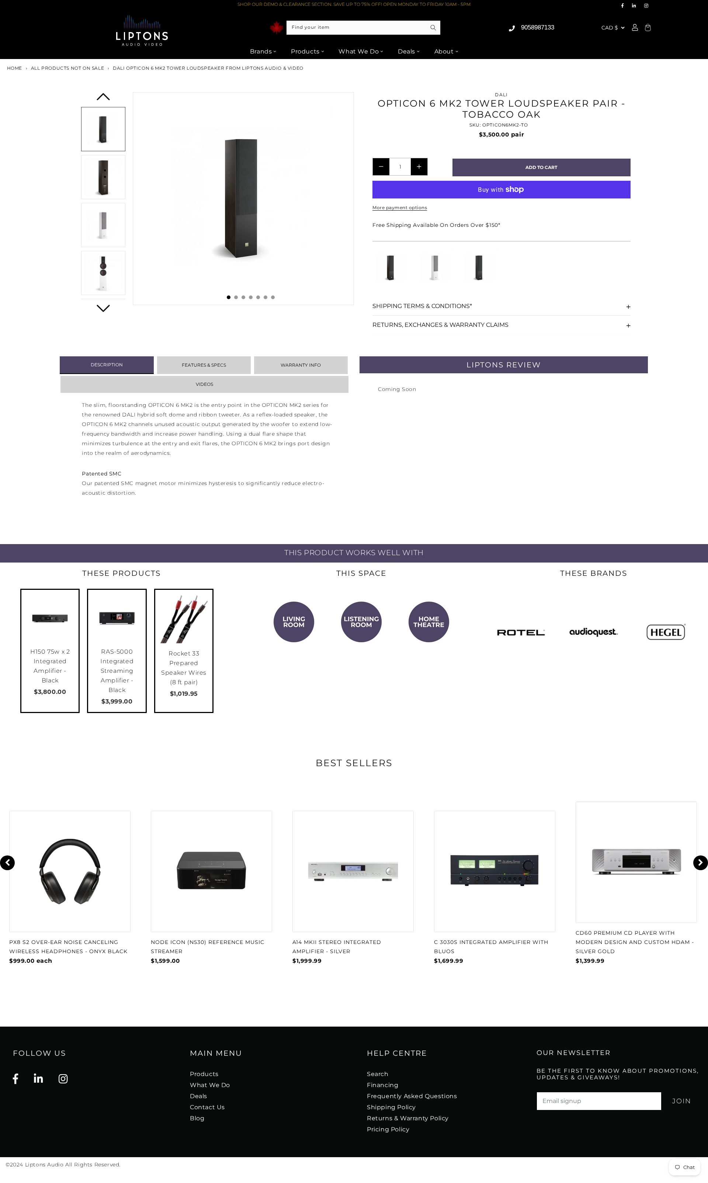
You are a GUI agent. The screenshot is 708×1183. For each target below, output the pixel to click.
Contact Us (207, 1107)
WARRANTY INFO (301, 365)
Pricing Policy (388, 1129)
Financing (382, 1085)
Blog (197, 1118)
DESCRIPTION (107, 364)
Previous (104, 99)
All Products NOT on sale (67, 68)
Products (305, 51)
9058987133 (537, 27)
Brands (261, 51)
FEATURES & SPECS (204, 365)
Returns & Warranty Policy (408, 1118)
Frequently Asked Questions (412, 1096)
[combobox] (363, 27)
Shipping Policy (391, 1107)
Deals (406, 51)
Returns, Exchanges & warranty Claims (440, 324)
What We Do (359, 51)
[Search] (433, 27)
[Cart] (646, 28)
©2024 (15, 1164)
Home (14, 68)
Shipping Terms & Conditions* (422, 305)
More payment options (399, 207)
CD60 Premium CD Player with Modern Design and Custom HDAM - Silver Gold (635, 942)
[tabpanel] (243, 198)
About (444, 51)
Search (378, 1074)
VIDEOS (204, 384)
